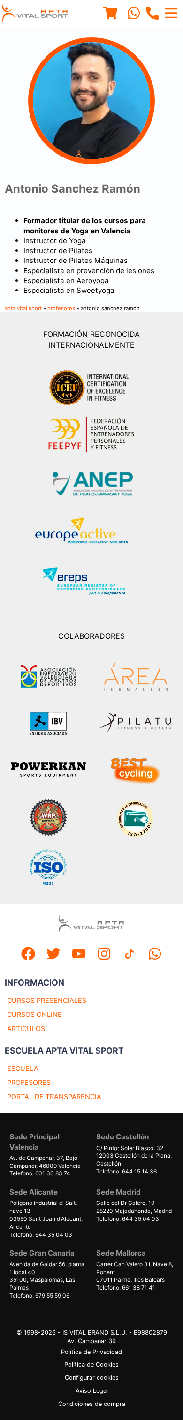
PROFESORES (29, 1082)
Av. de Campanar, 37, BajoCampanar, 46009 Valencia (45, 1161)
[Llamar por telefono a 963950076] (152, 14)
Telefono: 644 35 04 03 (40, 1234)
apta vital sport (23, 308)
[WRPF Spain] (48, 818)
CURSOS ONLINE (34, 1014)
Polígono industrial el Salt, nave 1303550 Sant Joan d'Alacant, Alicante (46, 1214)
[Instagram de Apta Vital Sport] (104, 955)
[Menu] (110, 14)
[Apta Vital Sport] (35, 14)
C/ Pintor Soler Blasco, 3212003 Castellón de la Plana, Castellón (134, 1155)
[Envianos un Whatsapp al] (155, 955)
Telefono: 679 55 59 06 (39, 1295)
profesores (61, 308)
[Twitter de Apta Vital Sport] (53, 955)
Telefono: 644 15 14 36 (126, 1171)
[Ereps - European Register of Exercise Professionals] (91, 582)
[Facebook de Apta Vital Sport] (28, 955)
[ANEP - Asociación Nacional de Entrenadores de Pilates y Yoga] (91, 484)
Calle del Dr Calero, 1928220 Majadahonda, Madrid (134, 1206)
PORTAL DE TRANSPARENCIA (54, 1096)
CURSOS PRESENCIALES (46, 1000)
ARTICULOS (26, 1028)
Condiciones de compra (91, 1403)
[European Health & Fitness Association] (91, 533)
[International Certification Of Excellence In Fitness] (91, 386)
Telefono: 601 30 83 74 (39, 1173)
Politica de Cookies (91, 1364)
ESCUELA (22, 1068)
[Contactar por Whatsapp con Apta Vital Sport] (134, 14)
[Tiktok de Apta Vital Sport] (129, 955)
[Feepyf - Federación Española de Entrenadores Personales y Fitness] (91, 435)
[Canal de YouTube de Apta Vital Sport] (79, 955)
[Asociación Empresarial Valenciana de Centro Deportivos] (48, 676)
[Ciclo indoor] (135, 770)
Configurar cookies (92, 1377)
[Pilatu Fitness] (135, 723)
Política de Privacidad (91, 1351)
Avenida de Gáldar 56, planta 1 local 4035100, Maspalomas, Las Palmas (46, 1276)
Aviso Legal (92, 1390)
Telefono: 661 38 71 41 (125, 1287)
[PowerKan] (48, 770)
